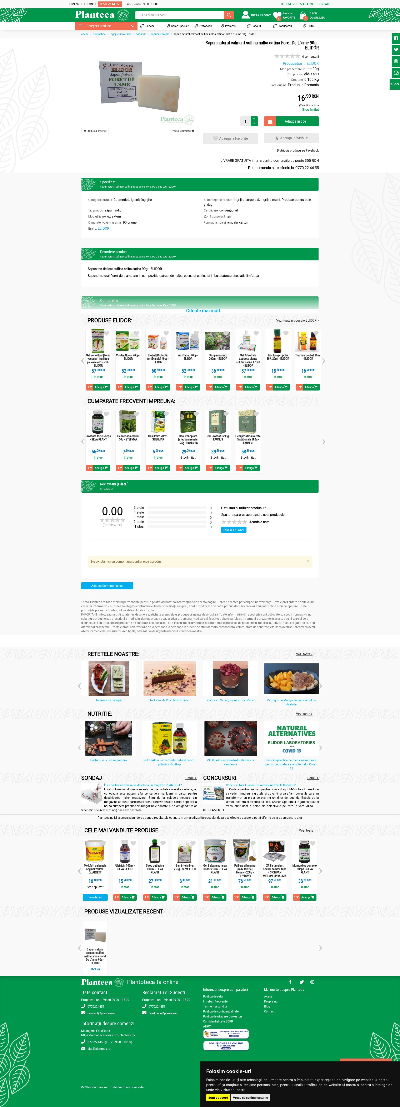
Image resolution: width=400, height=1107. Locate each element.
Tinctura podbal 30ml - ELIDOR (307, 357)
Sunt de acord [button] (218, 1097)
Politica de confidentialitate (221, 1011)
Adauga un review (234, 529)
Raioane (150, 26)
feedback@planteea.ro (163, 1013)
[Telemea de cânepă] (109, 679)
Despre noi (271, 1001)
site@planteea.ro (99, 1049)
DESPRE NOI (289, 4)
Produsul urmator (181, 130)
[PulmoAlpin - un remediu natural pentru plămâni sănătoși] (170, 739)
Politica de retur (213, 996)
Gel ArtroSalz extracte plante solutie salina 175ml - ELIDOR (248, 360)
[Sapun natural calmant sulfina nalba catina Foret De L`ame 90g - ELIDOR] (139, 83)
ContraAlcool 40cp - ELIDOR (128, 357)
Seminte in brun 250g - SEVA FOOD (185, 867)
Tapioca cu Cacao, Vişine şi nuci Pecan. (230, 700)
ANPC (207, 1026)
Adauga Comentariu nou (107, 585)
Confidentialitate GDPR (218, 1021)
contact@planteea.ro (101, 1013)
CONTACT (324, 4)
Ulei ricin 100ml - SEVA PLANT (125, 867)
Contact (269, 1011)
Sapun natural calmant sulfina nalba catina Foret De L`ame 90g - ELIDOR (95, 956)
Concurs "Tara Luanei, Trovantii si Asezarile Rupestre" (261, 785)
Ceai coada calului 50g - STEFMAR (128, 437)
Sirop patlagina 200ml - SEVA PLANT (155, 869)
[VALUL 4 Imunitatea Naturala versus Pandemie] (231, 739)
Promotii (230, 26)
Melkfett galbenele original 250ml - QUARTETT (95, 869)
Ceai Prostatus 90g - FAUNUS (218, 437)
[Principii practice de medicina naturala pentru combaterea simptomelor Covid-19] (292, 739)
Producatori (285, 26)
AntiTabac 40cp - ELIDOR (188, 357)
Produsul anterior (96, 130)
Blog (267, 1006)
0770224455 (95, 1007)
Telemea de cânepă (109, 700)
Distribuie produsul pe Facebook (298, 150)
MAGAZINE (307, 4)
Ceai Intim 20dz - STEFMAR (158, 437)
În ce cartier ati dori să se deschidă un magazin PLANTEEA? (143, 785)
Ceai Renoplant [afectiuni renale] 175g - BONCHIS (188, 439)
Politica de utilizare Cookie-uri (222, 1016)
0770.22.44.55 (307, 167)
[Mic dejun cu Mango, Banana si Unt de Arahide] (292, 679)
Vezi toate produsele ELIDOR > (297, 320)
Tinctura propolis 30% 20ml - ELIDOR (278, 357)
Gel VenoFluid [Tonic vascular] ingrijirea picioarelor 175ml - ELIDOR (98, 360)
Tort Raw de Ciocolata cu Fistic (169, 700)
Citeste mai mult (203, 310)
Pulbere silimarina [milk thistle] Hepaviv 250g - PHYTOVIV (244, 871)
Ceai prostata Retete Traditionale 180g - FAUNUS (248, 439)
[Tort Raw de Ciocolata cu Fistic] (170, 679)
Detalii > (191, 778)
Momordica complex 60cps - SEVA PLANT (304, 869)
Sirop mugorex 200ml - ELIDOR (218, 357)
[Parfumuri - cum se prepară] (109, 739)
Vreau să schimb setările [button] (250, 1097)
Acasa (268, 996)
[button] (82, 359)
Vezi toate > (307, 830)
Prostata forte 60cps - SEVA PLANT (98, 437)
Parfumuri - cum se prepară (108, 760)
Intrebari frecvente (215, 1001)
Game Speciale (180, 26)
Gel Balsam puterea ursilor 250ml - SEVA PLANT (215, 869)
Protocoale (205, 26)
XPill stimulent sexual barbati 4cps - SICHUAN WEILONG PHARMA (274, 871)
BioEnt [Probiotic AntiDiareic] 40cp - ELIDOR (158, 359)
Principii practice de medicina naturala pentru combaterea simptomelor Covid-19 (291, 764)
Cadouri (256, 26)
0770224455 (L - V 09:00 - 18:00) (109, 1042)
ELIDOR (103, 228)
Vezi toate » (304, 654)
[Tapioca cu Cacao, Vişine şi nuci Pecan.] (231, 679)
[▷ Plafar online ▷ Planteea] (98, 14)
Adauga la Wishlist (294, 138)
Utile (312, 26)
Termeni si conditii (215, 1006)
